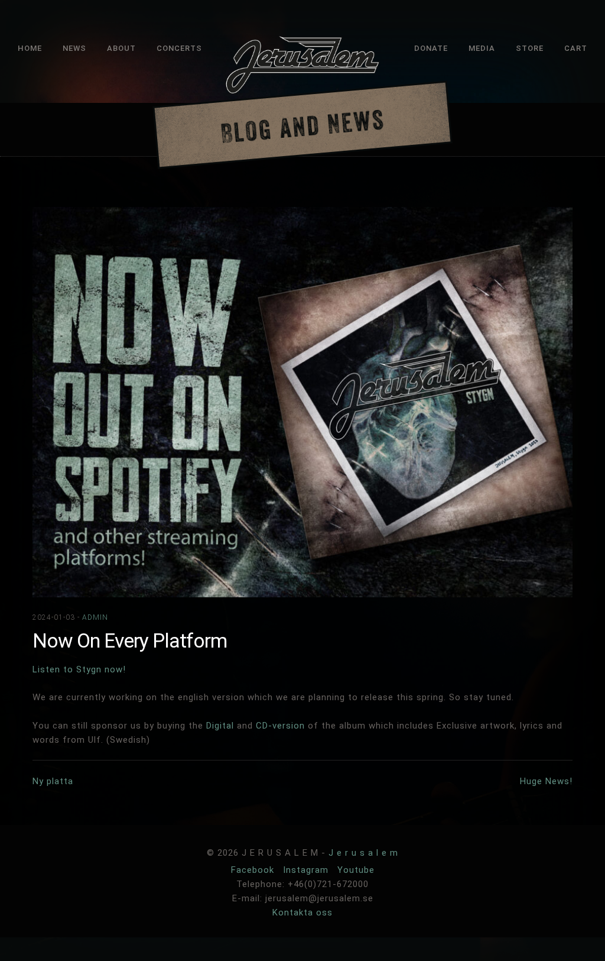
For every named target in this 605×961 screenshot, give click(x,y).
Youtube (356, 870)
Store (530, 48)
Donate (431, 48)
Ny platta (52, 781)
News (74, 48)
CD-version (280, 725)
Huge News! (546, 781)
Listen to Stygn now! (79, 669)
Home (30, 48)
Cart (575, 48)
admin (95, 617)
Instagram (307, 870)
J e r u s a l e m (363, 852)
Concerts (179, 48)
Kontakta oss (302, 912)
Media (482, 48)
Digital (220, 725)
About (121, 48)
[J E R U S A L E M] (302, 67)
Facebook (254, 870)
